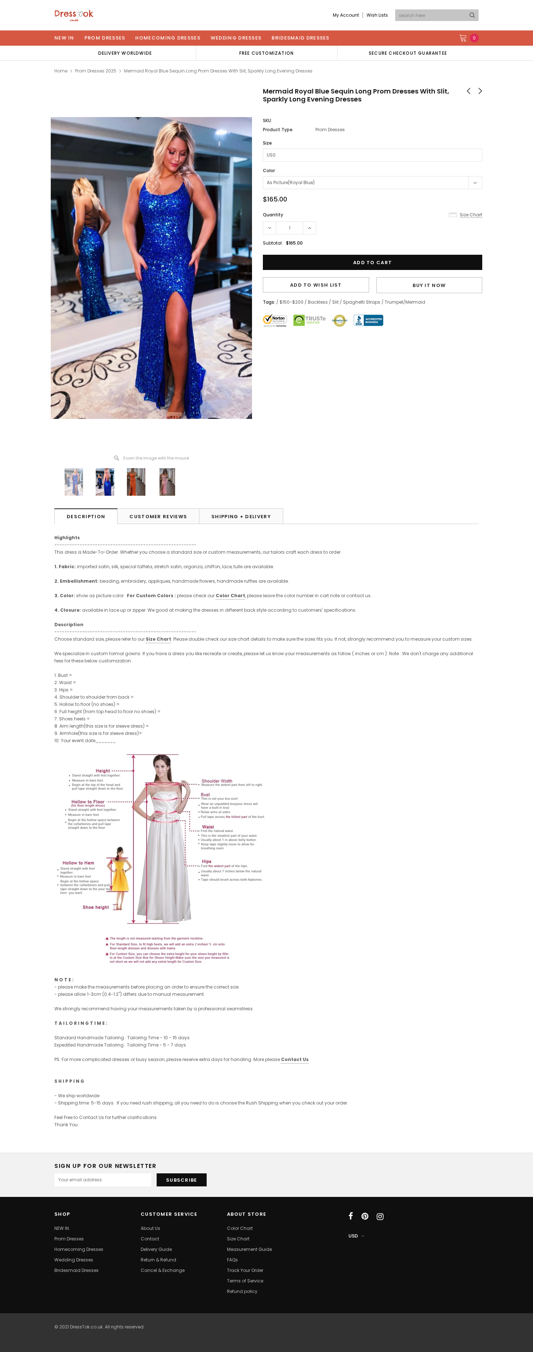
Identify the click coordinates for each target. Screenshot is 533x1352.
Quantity (273, 215)
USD (353, 1235)
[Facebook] (350, 1216)
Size (267, 143)
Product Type (278, 129)
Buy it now (429, 285)
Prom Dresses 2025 (95, 71)
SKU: (267, 120)
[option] (125, 53)
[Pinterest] (364, 1216)
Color (269, 170)
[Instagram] (380, 1216)
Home (60, 71)
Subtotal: (273, 243)
